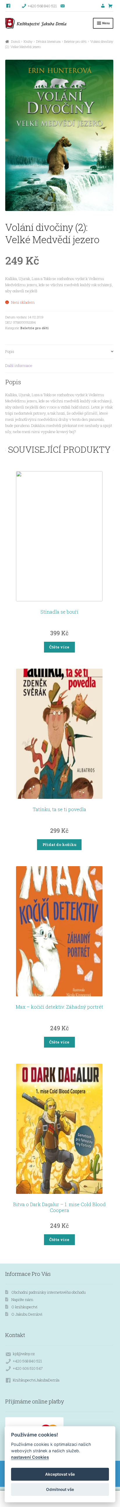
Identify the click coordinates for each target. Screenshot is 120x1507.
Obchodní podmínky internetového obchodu (48, 1292)
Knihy (28, 41)
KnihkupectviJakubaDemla (36, 1380)
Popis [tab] (9, 351)
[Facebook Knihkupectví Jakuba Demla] (8, 5)
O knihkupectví (24, 1306)
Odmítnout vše (60, 1489)
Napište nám (22, 1299)
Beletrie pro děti (75, 41)
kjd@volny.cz (24, 1353)
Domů (15, 41)
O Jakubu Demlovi (27, 1314)
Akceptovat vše (60, 1474)
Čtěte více (59, 647)
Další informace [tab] (18, 365)
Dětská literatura (48, 41)
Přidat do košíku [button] (59, 844)
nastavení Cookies (30, 1457)
